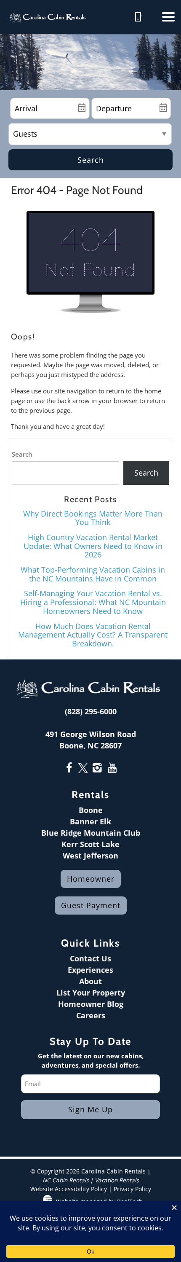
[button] (168, 17)
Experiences (90, 970)
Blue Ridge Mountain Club (90, 833)
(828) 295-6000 (91, 711)
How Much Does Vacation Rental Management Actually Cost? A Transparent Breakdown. (93, 634)
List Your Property (90, 993)
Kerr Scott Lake (90, 844)
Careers (90, 1015)
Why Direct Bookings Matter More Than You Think (92, 518)
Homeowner (90, 879)
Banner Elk (90, 821)
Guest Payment (90, 905)
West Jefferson (90, 855)
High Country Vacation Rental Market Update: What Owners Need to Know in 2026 (93, 546)
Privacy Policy (132, 1189)
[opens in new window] (68, 769)
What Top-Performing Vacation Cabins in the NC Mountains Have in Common (93, 574)
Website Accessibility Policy (68, 1189)
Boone (91, 810)
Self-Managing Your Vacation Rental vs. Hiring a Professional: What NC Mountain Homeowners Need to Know (93, 602)
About (90, 981)
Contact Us (90, 958)
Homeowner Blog (90, 1004)
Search (90, 160)
